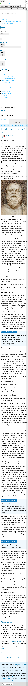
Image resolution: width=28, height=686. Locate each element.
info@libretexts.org (8, 680)
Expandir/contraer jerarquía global (2, 125)
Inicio (7, 125)
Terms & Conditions (20, 676)
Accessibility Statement (6, 678)
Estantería (17, 125)
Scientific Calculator (8, 86)
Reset (2, 44)
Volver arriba (4, 652)
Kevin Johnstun (10, 135)
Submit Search (4, 33)
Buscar (3, 684)
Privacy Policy (11, 676)
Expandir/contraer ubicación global (26, 125)
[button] (5, 97)
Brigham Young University (12, 137)
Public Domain (12, 645)
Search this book (4, 28)
